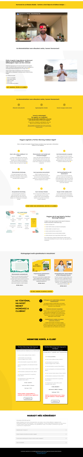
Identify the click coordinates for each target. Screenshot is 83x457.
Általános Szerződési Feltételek (41, 452)
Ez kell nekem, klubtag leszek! (41, 291)
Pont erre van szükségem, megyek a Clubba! (41, 206)
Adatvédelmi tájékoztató (41, 453)
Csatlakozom (28, 398)
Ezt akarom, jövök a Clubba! (17, 87)
